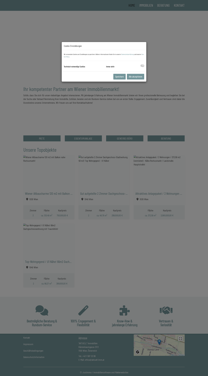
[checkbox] (142, 65)
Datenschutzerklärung (127, 54)
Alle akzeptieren (135, 76)
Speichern (119, 76)
